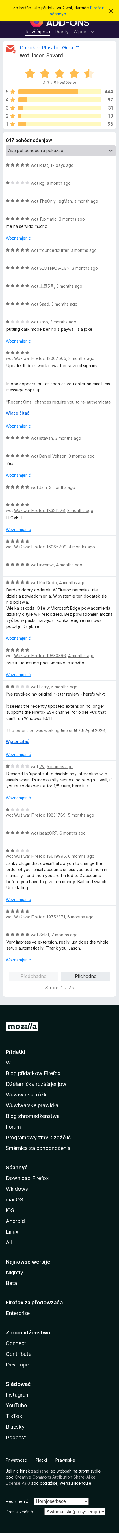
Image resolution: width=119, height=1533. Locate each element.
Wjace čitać (17, 412)
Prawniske (65, 1460)
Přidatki (15, 1052)
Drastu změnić (19, 1511)
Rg (41, 183)
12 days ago (62, 165)
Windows (17, 1189)
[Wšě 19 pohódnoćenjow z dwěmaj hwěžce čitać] (59, 116)
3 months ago (72, 219)
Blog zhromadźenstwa (33, 1116)
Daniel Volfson (52, 456)
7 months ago (64, 934)
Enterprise (18, 1313)
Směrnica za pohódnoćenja (38, 1148)
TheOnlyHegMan (55, 201)
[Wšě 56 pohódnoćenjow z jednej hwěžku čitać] (59, 124)
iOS (10, 1210)
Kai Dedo (48, 582)
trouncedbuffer (53, 250)
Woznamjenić (18, 238)
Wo (10, 1062)
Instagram (18, 1395)
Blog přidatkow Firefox (33, 1073)
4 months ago (82, 546)
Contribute (18, 1354)
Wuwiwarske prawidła (32, 1105)
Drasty (62, 31)
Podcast (16, 1437)
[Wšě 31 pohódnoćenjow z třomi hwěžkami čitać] (59, 108)
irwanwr (46, 564)
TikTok (14, 1416)
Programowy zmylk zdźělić (38, 1137)
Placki (41, 1460)
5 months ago (64, 686)
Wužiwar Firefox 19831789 (40, 815)
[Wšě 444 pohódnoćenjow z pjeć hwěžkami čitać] (59, 91)
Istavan (46, 438)
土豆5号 (46, 286)
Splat (44, 934)
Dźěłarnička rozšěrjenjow (36, 1084)
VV (41, 766)
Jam (43, 487)
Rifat (43, 165)
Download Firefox (27, 1178)
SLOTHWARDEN (54, 268)
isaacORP (48, 833)
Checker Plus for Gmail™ (49, 48)
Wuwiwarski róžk (26, 1095)
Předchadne (34, 976)
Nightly (14, 1272)
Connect (16, 1343)
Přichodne (85, 976)
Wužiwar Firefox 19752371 (39, 916)
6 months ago (73, 833)
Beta (11, 1283)
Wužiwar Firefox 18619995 (40, 856)
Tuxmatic (48, 219)
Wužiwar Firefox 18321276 (39, 510)
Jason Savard (46, 55)
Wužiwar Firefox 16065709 (40, 546)
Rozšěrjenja (37, 31)
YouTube (16, 1405)
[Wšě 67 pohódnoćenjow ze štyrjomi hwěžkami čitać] (59, 99)
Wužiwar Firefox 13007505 (40, 358)
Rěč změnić (17, 1501)
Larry (44, 686)
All (9, 1242)
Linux (12, 1232)
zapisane (40, 1471)
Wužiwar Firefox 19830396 (40, 655)
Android (15, 1221)
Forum (13, 1127)
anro (43, 321)
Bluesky (15, 1427)
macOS (14, 1200)
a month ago (59, 183)
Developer (18, 1365)
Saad (44, 304)
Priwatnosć (16, 1460)
